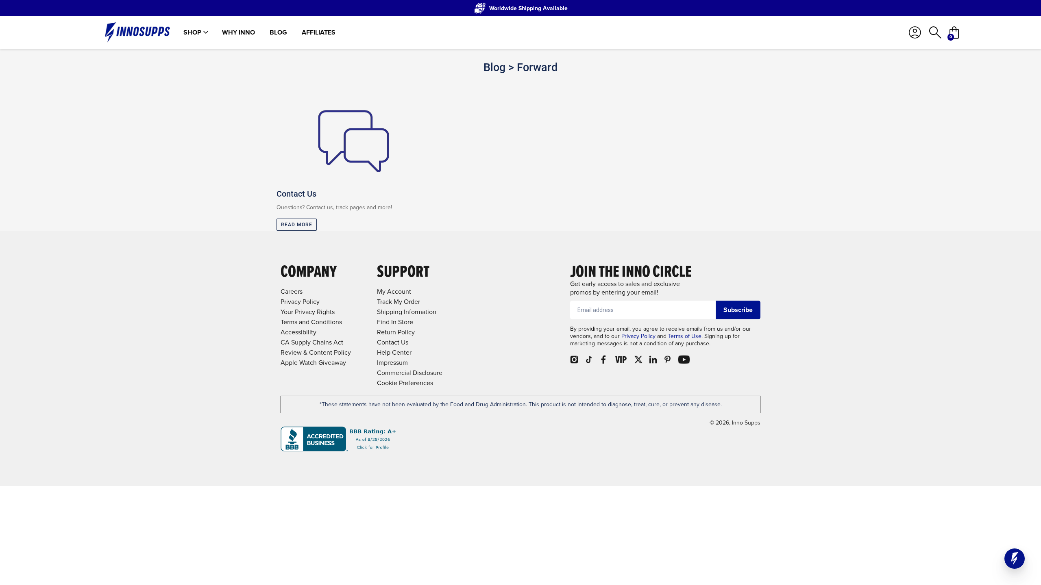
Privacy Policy (638, 336)
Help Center (394, 352)
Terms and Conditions (311, 322)
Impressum (392, 362)
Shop (192, 32)
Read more (296, 225)
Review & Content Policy (316, 352)
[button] (1014, 558)
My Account (394, 291)
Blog (278, 32)
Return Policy (396, 332)
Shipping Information (406, 311)
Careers (292, 291)
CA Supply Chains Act (312, 342)
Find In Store (395, 322)
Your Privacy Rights (308, 311)
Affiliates (318, 32)
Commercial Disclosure (409, 372)
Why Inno (238, 32)
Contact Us (392, 342)
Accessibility (298, 332)
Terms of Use (684, 336)
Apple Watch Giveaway (313, 362)
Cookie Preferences (405, 383)
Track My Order (398, 301)
